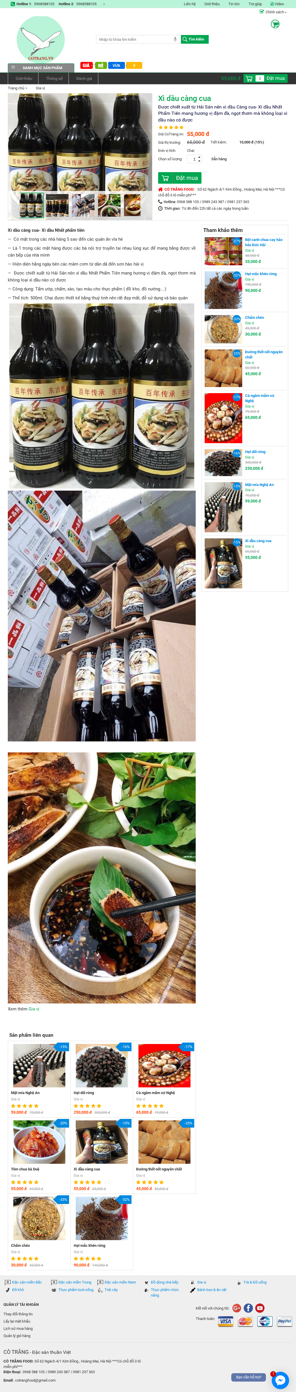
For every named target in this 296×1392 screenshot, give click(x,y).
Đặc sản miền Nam (120, 1282)
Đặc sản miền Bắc (27, 1282)
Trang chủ (16, 88)
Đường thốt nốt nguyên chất (159, 1169)
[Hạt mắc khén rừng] (223, 290)
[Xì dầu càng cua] (223, 563)
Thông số (54, 78)
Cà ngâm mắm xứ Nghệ (155, 1093)
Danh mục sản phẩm (42, 68)
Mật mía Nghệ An (25, 1093)
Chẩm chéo (20, 1245)
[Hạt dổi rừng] (223, 462)
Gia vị (40, 88)
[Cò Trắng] (248, 1307)
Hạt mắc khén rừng (89, 1245)
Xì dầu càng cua (87, 1169)
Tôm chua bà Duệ (25, 1169)
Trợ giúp (255, 4)
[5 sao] (37, 1106)
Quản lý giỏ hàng (16, 1336)
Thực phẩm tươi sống (75, 1290)
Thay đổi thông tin (18, 1314)
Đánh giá (84, 78)
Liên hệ (190, 4)
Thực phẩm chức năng (165, 1292)
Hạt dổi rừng (84, 1093)
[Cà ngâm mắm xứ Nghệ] (223, 418)
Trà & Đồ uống (255, 1282)
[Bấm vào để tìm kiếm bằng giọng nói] (175, 39)
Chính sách (275, 12)
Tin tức (234, 4)
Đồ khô (18, 1290)
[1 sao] (14, 1106)
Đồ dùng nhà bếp (164, 1282)
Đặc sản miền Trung (74, 1282)
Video (279, 4)
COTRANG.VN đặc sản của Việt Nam (41, 39)
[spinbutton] (260, 78)
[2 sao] (20, 1106)
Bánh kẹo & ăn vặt (211, 1290)
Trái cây (111, 1290)
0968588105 (44, 4)
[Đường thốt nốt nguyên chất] (223, 368)
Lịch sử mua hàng (18, 1328)
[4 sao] (31, 1106)
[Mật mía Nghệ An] (223, 507)
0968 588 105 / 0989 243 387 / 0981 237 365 (213, 202)
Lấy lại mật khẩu (16, 1321)
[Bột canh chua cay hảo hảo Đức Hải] (223, 251)
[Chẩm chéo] (223, 329)
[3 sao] (25, 1106)
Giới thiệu (212, 4)
